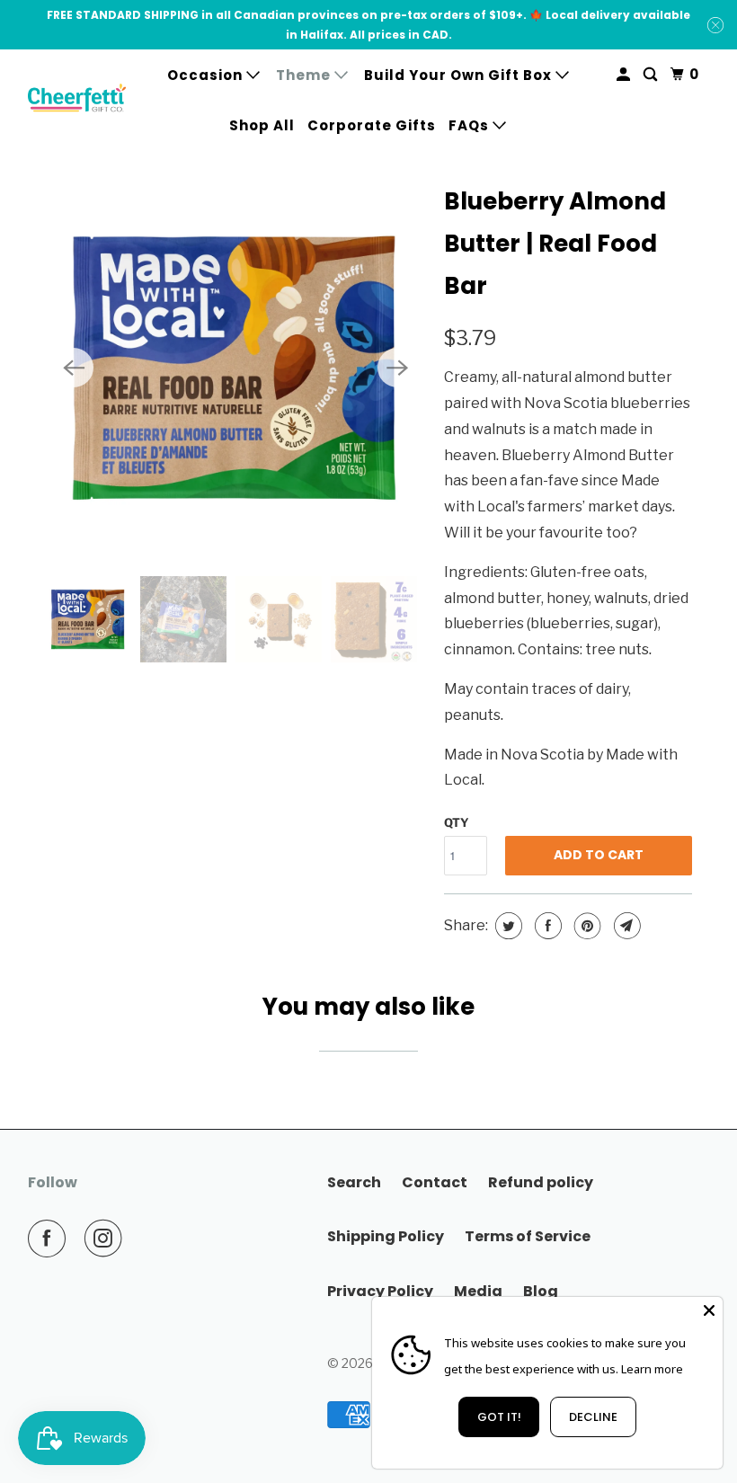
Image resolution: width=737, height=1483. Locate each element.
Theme (305, 75)
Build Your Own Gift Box (459, 75)
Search (354, 1182)
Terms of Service (527, 1236)
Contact (434, 1182)
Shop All (262, 125)
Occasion (206, 75)
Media (478, 1291)
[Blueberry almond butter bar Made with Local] (235, 367)
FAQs (470, 125)
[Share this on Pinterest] (585, 925)
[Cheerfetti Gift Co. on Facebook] (50, 1238)
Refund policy (540, 1182)
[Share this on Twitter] (506, 925)
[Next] (397, 367)
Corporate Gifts (371, 125)
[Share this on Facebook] (546, 925)
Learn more (652, 1369)
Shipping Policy (385, 1236)
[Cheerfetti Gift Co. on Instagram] (106, 1238)
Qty (456, 822)
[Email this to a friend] (625, 925)
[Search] (652, 74)
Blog (540, 1291)
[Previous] (73, 367)
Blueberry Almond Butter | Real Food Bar (555, 243)
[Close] (709, 1310)
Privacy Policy (380, 1291)
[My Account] (625, 74)
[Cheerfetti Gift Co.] (77, 100)
